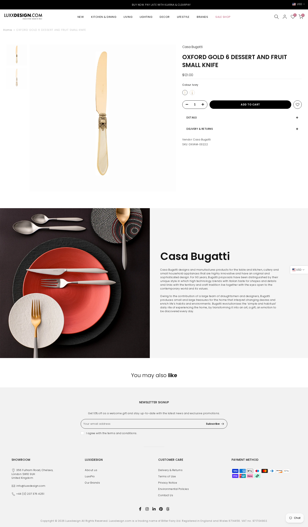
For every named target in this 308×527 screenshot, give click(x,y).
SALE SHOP (223, 17)
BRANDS (202, 17)
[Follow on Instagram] (147, 508)
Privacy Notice (167, 482)
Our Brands (92, 482)
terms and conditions (122, 433)
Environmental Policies (173, 489)
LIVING (128, 17)
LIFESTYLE (183, 17)
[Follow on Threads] (168, 508)
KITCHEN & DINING (103, 17)
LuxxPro (90, 476)
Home (7, 30)
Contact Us (165, 495)
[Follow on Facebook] (140, 508)
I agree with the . (111, 433)
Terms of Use (167, 476)
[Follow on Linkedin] (154, 508)
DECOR (165, 17)
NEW (81, 17)
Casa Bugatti (202, 139)
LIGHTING (146, 17)
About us (91, 470)
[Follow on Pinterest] (161, 508)
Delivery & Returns (170, 470)
